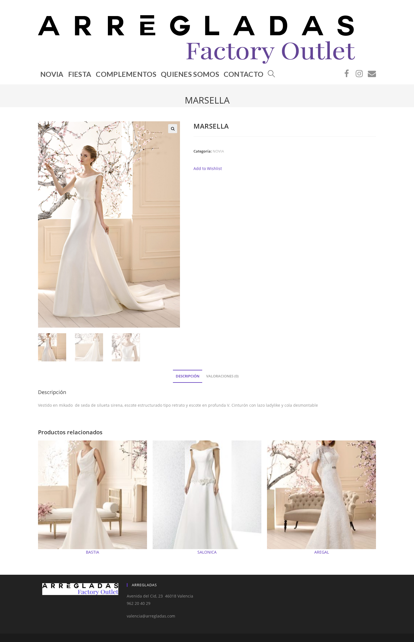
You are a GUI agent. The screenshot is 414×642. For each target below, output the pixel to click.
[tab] (187, 376)
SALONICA (207, 552)
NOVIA (218, 151)
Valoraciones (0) (222, 376)
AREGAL (321, 552)
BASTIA (92, 552)
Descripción (187, 376)
